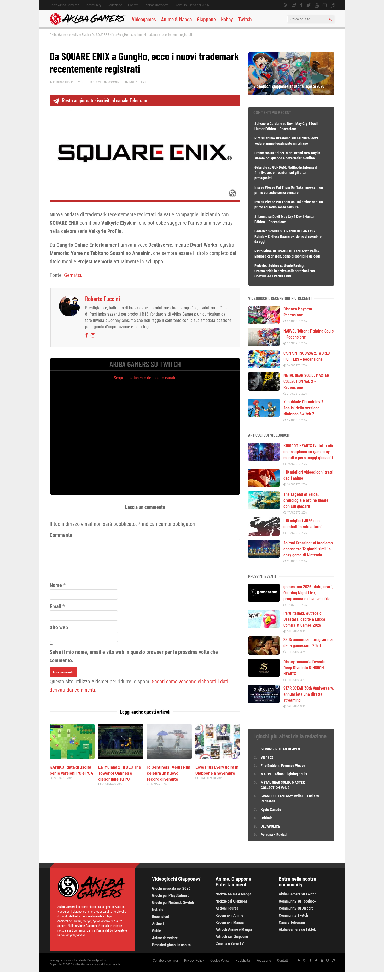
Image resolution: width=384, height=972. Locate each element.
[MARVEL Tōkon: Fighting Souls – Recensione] (264, 344)
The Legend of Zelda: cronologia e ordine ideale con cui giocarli (305, 500)
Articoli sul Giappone (232, 936)
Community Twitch (293, 915)
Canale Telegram (292, 922)
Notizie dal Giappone (231, 901)
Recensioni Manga (230, 922)
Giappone (206, 19)
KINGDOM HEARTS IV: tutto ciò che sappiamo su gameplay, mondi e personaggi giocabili (308, 451)
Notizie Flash (80, 35)
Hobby (227, 19)
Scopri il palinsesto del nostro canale (145, 377)
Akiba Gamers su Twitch (297, 894)
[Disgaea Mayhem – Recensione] (264, 322)
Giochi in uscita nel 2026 (191, 5)
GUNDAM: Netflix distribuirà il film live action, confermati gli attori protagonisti (285, 172)
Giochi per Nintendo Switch (173, 902)
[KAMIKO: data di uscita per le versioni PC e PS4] (72, 757)
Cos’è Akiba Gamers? (64, 5)
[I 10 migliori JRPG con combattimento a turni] (264, 534)
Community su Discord (296, 908)
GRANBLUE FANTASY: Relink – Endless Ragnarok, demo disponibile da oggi (288, 236)
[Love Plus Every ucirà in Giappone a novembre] (217, 757)
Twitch (245, 19)
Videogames (144, 19)
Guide (156, 930)
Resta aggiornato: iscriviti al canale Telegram (104, 100)
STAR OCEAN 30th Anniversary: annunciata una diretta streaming (308, 694)
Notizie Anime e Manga (233, 894)
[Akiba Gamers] (88, 24)
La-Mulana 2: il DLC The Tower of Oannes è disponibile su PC (119, 772)
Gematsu (73, 275)
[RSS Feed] (285, 5)
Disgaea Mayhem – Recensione (299, 311)
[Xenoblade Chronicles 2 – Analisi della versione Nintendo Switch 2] (264, 415)
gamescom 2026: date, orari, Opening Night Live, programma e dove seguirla (308, 592)
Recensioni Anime (229, 915)
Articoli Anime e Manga (234, 929)
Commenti (114, 82)
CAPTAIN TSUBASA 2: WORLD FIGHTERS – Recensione (306, 356)
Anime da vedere (156, 5)
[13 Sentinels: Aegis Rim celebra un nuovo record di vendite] (169, 757)
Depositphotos (96, 960)
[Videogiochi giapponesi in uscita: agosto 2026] (291, 93)
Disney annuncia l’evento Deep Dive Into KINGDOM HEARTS (304, 667)
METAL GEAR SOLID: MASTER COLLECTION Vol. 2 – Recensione (306, 381)
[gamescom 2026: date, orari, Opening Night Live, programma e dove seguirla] (264, 600)
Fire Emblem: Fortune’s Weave (283, 766)
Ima (257, 187)
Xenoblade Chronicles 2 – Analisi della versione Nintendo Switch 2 (304, 407)
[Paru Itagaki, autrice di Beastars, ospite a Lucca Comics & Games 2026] (264, 626)
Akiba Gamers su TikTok (297, 929)
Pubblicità (243, 960)
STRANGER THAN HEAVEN (280, 749)
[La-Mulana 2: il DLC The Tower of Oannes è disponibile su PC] (120, 757)
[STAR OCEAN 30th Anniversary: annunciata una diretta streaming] (264, 701)
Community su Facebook (297, 901)
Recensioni (160, 916)
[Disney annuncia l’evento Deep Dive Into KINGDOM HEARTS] (264, 675)
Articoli (158, 923)
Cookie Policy (219, 960)
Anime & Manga (176, 19)
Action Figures (227, 908)
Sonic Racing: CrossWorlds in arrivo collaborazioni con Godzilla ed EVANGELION (284, 271)
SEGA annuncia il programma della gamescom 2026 (308, 642)
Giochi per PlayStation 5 (171, 895)
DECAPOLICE (270, 826)
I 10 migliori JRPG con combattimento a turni (302, 523)
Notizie (157, 909)
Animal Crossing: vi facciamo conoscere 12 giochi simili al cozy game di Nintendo (308, 548)
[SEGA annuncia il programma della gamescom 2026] (264, 653)
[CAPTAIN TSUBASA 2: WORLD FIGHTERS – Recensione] (264, 366)
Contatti (133, 5)
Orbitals (266, 818)
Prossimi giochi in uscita (171, 944)
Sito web (59, 627)
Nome (56, 585)
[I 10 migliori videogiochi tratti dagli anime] (264, 485)
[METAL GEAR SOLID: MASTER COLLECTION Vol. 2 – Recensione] (264, 389)
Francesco (262, 153)
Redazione (114, 5)
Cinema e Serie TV (230, 943)
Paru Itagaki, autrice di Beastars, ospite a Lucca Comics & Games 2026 (304, 619)
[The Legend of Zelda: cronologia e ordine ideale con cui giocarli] (264, 507)
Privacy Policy (194, 960)
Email (55, 606)
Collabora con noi (165, 960)
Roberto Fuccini (63, 82)
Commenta (61, 535)
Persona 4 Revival (274, 835)
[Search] (330, 19)
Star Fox (267, 757)
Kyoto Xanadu (271, 809)
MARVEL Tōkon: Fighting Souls (284, 774)
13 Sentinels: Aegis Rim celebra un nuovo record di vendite (168, 772)
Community (93, 5)
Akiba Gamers (59, 35)
